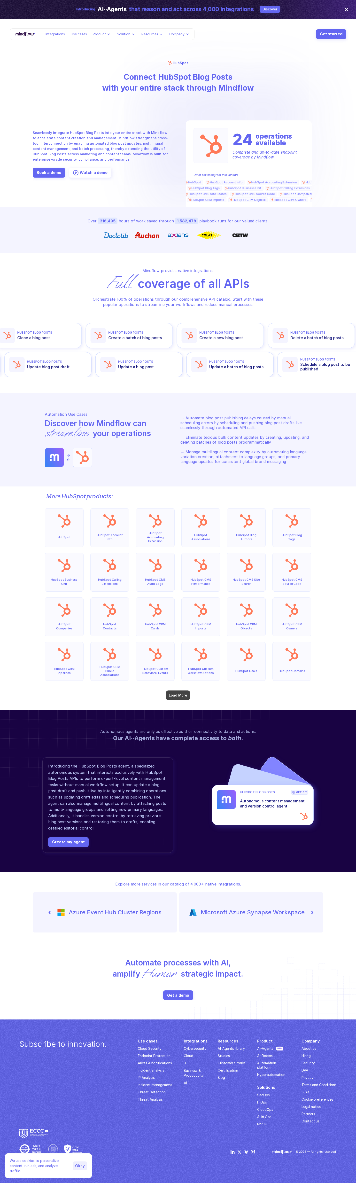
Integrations (55, 34)
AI (185, 1083)
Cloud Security (150, 1048)
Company (177, 34)
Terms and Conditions (319, 1085)
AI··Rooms (265, 1056)
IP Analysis (146, 1077)
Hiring (306, 1056)
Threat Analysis (150, 1099)
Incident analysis (151, 1070)
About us (309, 1048)
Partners (308, 1114)
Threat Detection (152, 1092)
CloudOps (265, 1109)
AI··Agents (265, 1048)
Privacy (307, 1077)
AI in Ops (264, 1117)
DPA (305, 1070)
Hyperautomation (271, 1075)
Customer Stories (232, 1063)
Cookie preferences (317, 1099)
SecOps (263, 1095)
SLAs (306, 1092)
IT (185, 1063)
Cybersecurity (195, 1048)
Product (99, 34)
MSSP (262, 1124)
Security (308, 1063)
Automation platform (267, 1065)
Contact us (310, 1121)
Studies (224, 1056)
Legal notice (311, 1107)
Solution (123, 34)
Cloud (188, 1056)
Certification (228, 1070)
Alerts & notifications (155, 1063)
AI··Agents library (231, 1048)
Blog (221, 1077)
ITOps (262, 1102)
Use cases (79, 34)
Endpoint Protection (154, 1056)
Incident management (155, 1085)
